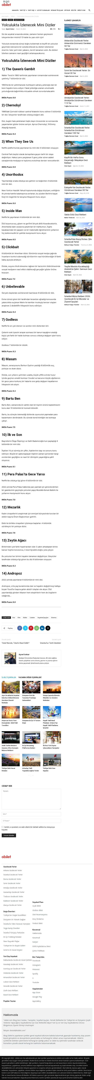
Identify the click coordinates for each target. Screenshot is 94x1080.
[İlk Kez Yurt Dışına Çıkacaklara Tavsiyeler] (52, 737)
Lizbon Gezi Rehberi (11, 982)
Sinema (53, 617)
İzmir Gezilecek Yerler (11, 883)
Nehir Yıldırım (69, 217)
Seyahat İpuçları (57, 10)
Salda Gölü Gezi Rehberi (75, 214)
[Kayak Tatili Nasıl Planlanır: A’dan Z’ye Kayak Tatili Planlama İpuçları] (52, 712)
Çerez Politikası (38, 951)
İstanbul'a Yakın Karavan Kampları (16, 924)
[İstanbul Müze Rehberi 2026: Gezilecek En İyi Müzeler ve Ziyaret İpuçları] (78, 286)
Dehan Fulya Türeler (71, 245)
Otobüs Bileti (37, 910)
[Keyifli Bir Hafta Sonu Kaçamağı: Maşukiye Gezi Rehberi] (78, 148)
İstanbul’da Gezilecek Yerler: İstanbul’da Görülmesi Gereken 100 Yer (77, 130)
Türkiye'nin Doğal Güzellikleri (14, 915)
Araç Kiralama (37, 919)
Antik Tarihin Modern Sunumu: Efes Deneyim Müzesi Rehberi (10, 748)
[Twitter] (25, 628)
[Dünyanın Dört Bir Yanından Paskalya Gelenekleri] (31, 687)
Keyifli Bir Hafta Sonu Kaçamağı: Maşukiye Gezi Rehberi (76, 160)
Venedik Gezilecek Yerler (13, 986)
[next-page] (32, 775)
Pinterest (36, 969)
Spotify (35, 974)
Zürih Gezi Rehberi (10, 990)
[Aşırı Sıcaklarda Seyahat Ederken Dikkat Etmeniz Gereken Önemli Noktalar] (11, 687)
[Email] (47, 628)
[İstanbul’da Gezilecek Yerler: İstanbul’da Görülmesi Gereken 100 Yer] (78, 118)
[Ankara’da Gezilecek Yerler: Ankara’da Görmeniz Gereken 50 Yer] (78, 31)
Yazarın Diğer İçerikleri (29, 677)
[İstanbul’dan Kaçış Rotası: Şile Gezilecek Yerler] (78, 229)
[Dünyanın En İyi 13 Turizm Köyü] (31, 712)
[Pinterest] (31, 628)
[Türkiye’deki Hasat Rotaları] (11, 760)
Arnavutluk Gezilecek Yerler (14, 977)
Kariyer (35, 942)
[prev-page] (28, 775)
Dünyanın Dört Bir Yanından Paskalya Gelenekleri (29, 697)
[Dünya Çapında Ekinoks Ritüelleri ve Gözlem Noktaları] (52, 687)
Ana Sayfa (5, 16)
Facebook (36, 960)
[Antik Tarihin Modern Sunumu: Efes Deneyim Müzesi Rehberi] (11, 737)
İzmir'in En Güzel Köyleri (12, 950)
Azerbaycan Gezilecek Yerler (14, 969)
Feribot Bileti (37, 923)
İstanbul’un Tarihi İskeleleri (50, 643)
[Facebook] (19, 628)
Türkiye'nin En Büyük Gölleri (14, 945)
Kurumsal (36, 937)
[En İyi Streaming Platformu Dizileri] (31, 737)
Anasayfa (15, 10)
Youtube (35, 982)
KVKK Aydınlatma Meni (41, 946)
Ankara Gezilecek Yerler (12, 870)
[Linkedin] (42, 628)
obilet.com (81, 10)
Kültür (73, 10)
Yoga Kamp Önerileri (11, 928)
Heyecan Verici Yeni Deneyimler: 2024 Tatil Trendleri (10, 723)
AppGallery (36, 1001)
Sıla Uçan (67, 166)
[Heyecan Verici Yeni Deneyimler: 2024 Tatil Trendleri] (11, 712)
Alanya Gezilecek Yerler (12, 905)
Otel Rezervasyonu (39, 914)
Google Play (37, 997)
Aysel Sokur (10, 29)
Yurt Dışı (31, 10)
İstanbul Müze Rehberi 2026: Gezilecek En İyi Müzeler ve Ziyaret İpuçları (77, 299)
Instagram (36, 965)
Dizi (13, 617)
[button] (89, 10)
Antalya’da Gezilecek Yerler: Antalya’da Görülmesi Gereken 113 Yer (78, 100)
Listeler (67, 10)
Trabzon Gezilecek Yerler (13, 896)
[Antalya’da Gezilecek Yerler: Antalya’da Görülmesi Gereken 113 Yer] (78, 88)
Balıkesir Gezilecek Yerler (13, 901)
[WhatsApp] (36, 628)
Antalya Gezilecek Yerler (12, 888)
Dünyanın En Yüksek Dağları (14, 919)
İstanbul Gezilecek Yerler (13, 874)
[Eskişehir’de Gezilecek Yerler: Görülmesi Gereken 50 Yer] (78, 178)
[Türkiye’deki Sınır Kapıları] (52, 760)
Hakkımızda (36, 933)
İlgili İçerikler (9, 677)
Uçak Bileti (36, 906)
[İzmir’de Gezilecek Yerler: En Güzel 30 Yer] (78, 61)
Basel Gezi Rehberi (10, 995)
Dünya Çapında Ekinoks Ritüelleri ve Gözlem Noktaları (51, 697)
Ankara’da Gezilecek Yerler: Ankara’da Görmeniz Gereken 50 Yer (77, 43)
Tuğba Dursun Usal (71, 49)
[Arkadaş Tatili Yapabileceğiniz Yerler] (31, 760)
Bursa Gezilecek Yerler (12, 879)
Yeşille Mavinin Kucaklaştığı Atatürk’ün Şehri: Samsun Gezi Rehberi (78, 269)
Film (19, 617)
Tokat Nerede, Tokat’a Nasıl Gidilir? (15, 643)
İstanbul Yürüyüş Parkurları (13, 932)
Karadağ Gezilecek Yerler (13, 964)
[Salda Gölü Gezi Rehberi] (78, 205)
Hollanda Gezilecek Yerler (13, 973)
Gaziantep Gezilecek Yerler (13, 892)
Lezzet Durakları (43, 10)
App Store (36, 992)
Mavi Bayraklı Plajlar (11, 941)
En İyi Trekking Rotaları (12, 937)
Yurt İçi (22, 10)
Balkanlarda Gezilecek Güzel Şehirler (17, 960)
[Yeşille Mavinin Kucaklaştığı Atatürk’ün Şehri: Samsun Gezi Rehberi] (78, 256)
